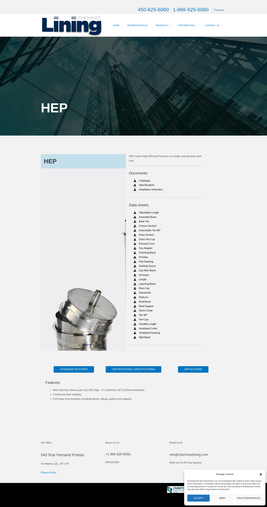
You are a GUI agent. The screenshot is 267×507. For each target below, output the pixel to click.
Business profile (137, 25)
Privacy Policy (48, 472)
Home (116, 25)
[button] (260, 474)
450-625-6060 (153, 9)
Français (219, 10)
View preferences (249, 498)
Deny (222, 498)
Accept (198, 498)
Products (162, 25)
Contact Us (212, 25)
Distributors (186, 25)
